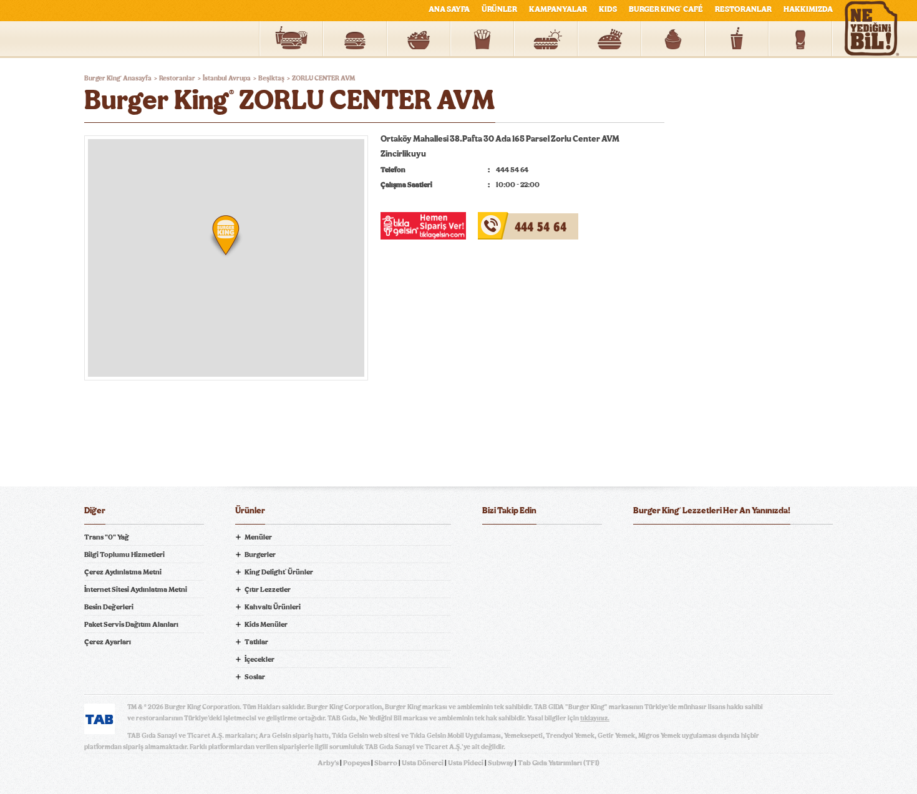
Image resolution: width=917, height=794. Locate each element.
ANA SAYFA (449, 10)
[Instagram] (567, 544)
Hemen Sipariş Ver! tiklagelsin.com (681, 638)
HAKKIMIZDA (808, 10)
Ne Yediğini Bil (681, 594)
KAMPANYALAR (558, 10)
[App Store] (665, 544)
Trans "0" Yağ (106, 537)
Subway (500, 763)
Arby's (328, 763)
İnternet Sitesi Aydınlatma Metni (135, 589)
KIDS (608, 10)
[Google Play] (733, 544)
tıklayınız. (594, 718)
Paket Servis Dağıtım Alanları (131, 624)
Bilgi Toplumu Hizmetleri (124, 554)
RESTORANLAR (743, 10)
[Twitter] (517, 544)
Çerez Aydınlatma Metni (123, 572)
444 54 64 (498, 219)
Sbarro (385, 763)
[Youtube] (542, 544)
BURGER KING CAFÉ (666, 10)
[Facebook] (492, 544)
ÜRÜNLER (499, 10)
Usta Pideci (465, 763)
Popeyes (356, 763)
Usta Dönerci (423, 763)
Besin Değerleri (108, 607)
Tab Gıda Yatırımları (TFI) (558, 763)
